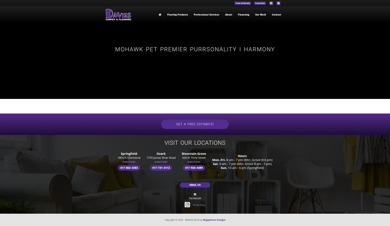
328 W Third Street (194, 157)
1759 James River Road (161, 157)
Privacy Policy (199, 205)
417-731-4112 (161, 167)
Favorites (260, 3)
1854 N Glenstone (129, 157)
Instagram (278, 3)
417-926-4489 (194, 167)
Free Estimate (243, 3)
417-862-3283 (129, 167)
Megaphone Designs (214, 219)
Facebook (271, 3)
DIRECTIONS (129, 161)
